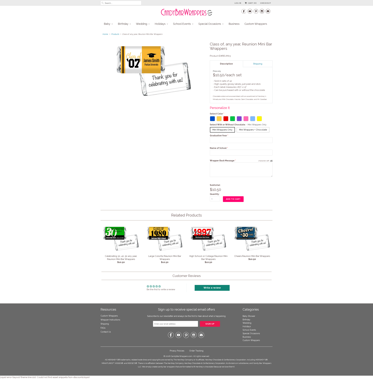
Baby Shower (249, 316)
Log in (238, 3)
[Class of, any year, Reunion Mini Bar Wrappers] (154, 71)
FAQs (103, 328)
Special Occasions (209, 23)
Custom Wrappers (255, 23)
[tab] (226, 63)
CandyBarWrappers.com (181, 356)
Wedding (141, 23)
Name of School (218, 148)
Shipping (105, 324)
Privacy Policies (177, 351)
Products (115, 34)
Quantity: (214, 194)
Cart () (252, 3)
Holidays (160, 23)
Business (234, 23)
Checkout (265, 3)
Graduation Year (218, 135)
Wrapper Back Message (223, 160)
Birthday (123, 23)
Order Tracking (196, 351)
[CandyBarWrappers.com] (186, 12)
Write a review (212, 287)
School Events (182, 23)
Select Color (216, 114)
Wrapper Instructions (110, 320)
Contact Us (106, 332)
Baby (107, 23)
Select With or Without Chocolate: (238, 124)
